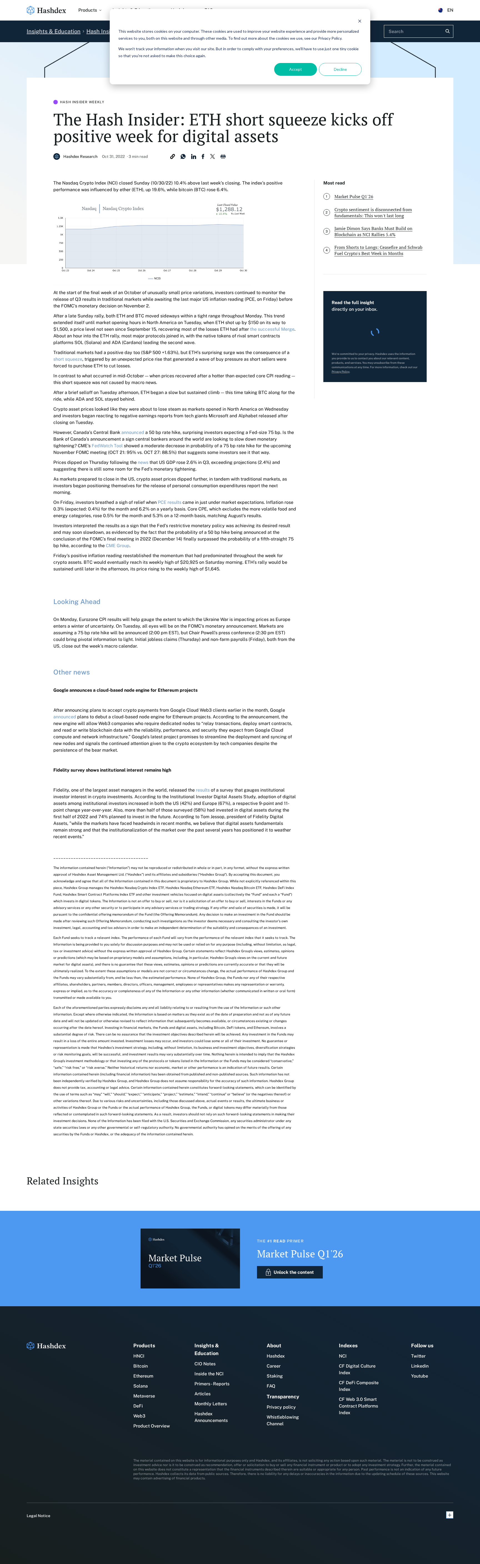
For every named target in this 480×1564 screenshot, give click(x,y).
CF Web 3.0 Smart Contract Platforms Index (358, 1406)
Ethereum (143, 1376)
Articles (202, 1393)
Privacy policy (281, 1407)
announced (132, 432)
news (143, 462)
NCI (343, 1356)
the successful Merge (272, 329)
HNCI (138, 1356)
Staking (275, 1376)
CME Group (117, 545)
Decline (340, 69)
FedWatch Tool (107, 445)
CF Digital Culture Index (357, 1369)
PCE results (169, 502)
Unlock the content (294, 1272)
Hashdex (276, 1356)
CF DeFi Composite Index (359, 1386)
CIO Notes (205, 1363)
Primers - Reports (211, 1383)
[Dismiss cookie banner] (360, 20)
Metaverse (144, 1396)
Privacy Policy (340, 371)
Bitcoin (140, 1366)
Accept (295, 69)
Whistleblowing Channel (283, 1420)
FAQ (271, 1386)
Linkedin (420, 1366)
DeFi (138, 1406)
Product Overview (151, 1426)
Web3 (139, 1416)
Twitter (418, 1356)
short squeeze (67, 359)
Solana (140, 1386)
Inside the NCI (209, 1373)
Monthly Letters (210, 1403)
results (203, 790)
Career (274, 1366)
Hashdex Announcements (211, 1417)
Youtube (419, 1376)
